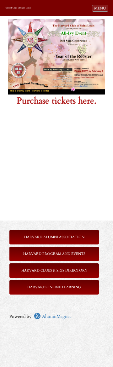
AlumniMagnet (56, 316)
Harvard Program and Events (54, 253)
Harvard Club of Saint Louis (18, 8)
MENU (101, 8)
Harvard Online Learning (54, 287)
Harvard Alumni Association (54, 237)
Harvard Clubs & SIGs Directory (54, 270)
